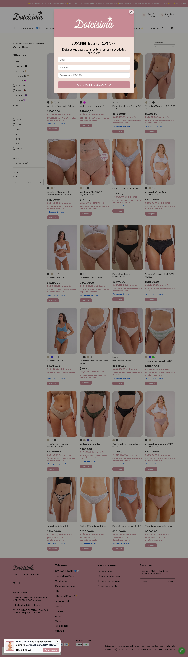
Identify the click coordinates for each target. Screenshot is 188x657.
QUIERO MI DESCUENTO (94, 84)
